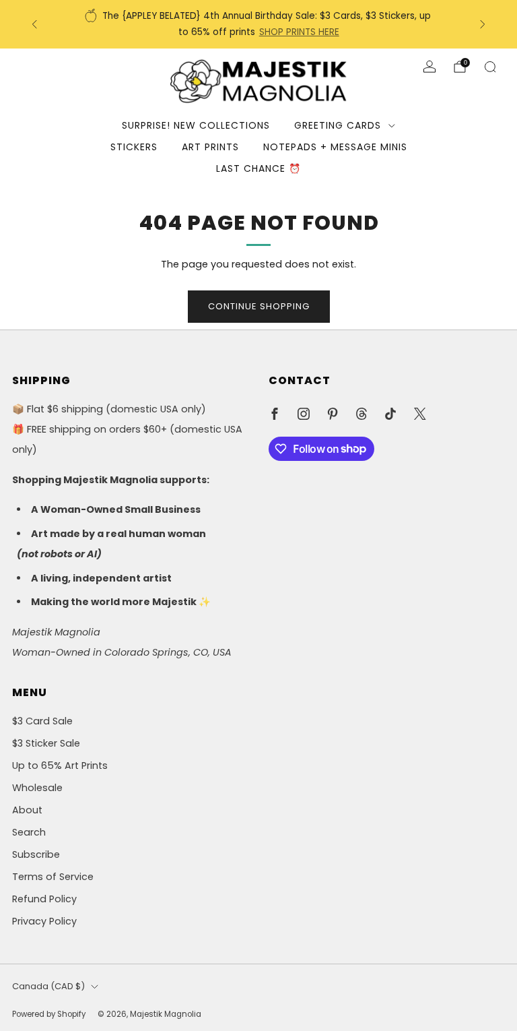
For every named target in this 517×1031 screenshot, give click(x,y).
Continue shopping (259, 306)
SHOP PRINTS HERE (299, 32)
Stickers (134, 147)
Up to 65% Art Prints (60, 765)
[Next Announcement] (482, 24)
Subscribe (36, 854)
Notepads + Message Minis (335, 147)
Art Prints (210, 147)
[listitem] (258, 24)
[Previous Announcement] (34, 24)
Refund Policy (44, 899)
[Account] (429, 66)
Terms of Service (53, 876)
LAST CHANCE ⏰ (258, 168)
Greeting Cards (337, 125)
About (27, 810)
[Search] (490, 66)
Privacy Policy (44, 921)
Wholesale (37, 787)
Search (29, 832)
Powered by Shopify (48, 1014)
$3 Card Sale (42, 721)
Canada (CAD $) (48, 986)
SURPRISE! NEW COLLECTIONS (196, 125)
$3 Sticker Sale (46, 743)
